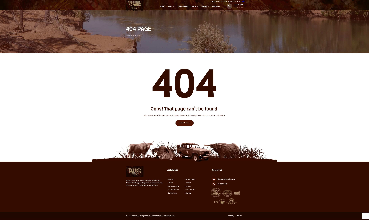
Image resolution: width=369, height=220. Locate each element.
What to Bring (190, 179)
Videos (188, 186)
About (170, 6)
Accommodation (173, 189)
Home (162, 6)
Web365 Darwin (169, 216)
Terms (239, 216)
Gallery (204, 6)
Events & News (183, 6)
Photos (188, 182)
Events (170, 182)
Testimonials (190, 189)
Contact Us (216, 6)
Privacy (231, 216)
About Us (171, 179)
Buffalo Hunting (173, 186)
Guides (188, 193)
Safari (194, 6)
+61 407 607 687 (239, 7)
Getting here (172, 193)
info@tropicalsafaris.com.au (226, 179)
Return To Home (185, 123)
